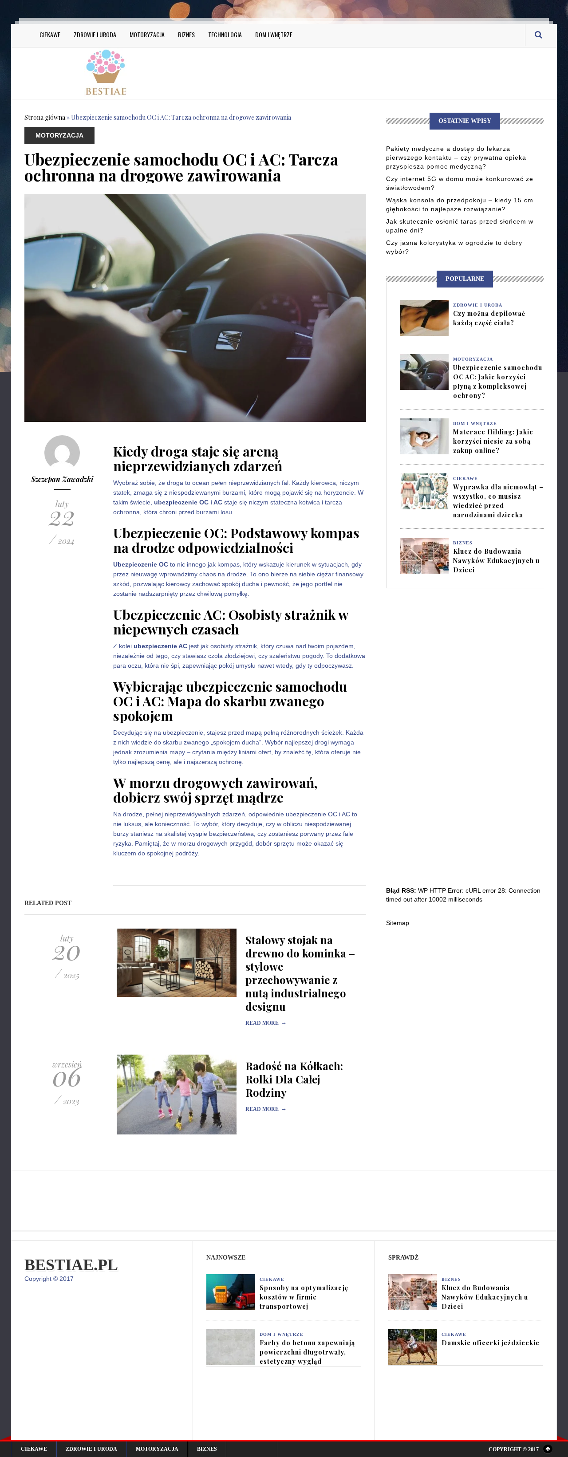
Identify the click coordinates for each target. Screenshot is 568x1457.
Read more (266, 1023)
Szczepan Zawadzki (62, 479)
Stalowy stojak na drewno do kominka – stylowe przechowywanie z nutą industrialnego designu (300, 973)
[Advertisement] (372, 72)
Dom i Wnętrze (273, 34)
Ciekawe (49, 34)
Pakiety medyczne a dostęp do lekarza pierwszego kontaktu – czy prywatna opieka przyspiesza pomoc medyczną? (456, 157)
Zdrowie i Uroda (95, 34)
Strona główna (44, 117)
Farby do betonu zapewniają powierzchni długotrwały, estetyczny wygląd (307, 1352)
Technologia (225, 34)
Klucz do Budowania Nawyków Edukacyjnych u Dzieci (496, 560)
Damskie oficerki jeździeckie (491, 1343)
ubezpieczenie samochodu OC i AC (230, 693)
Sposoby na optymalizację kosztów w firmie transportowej (304, 1297)
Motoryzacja (147, 34)
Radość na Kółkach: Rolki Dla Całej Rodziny (294, 1079)
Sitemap (397, 922)
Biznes (186, 34)
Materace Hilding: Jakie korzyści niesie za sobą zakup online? (493, 441)
